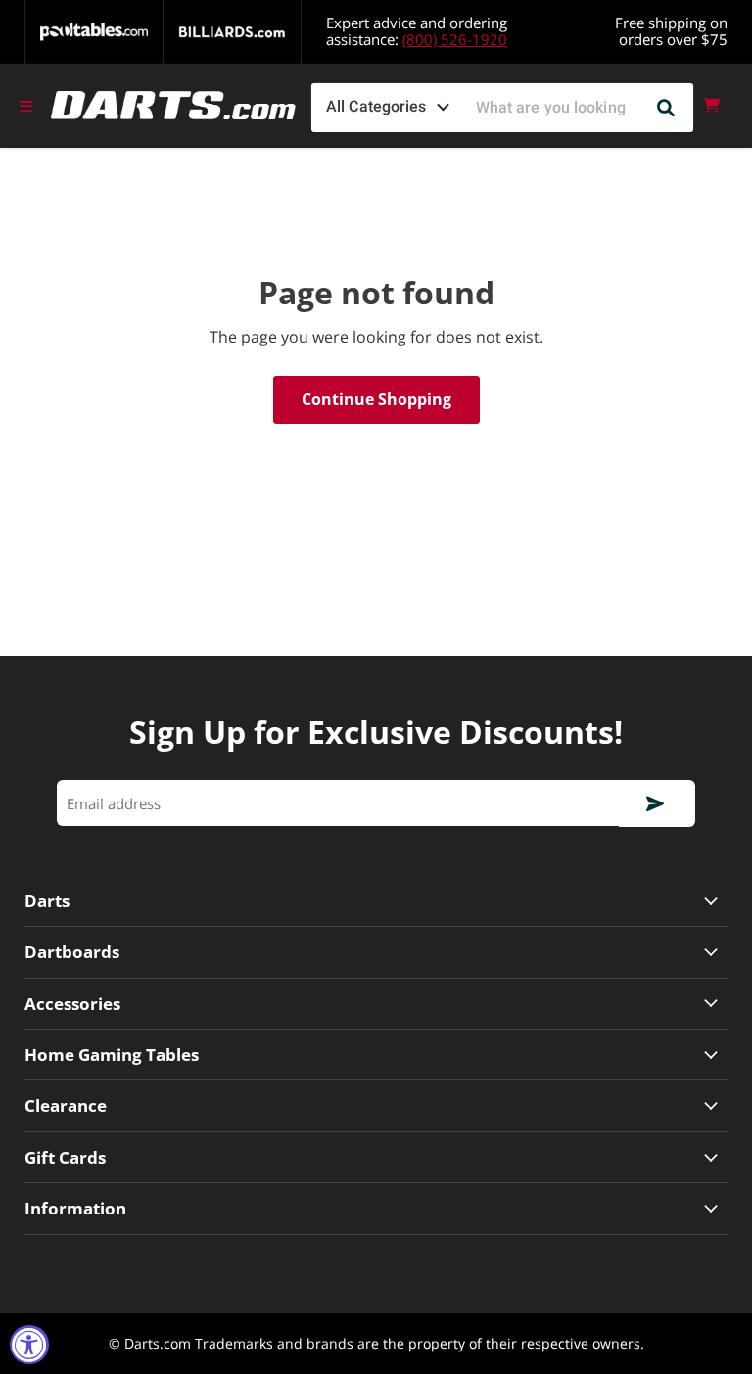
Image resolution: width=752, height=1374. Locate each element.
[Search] (666, 107)
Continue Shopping (376, 399)
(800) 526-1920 (454, 39)
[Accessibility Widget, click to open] (29, 1344)
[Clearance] (376, 1105)
